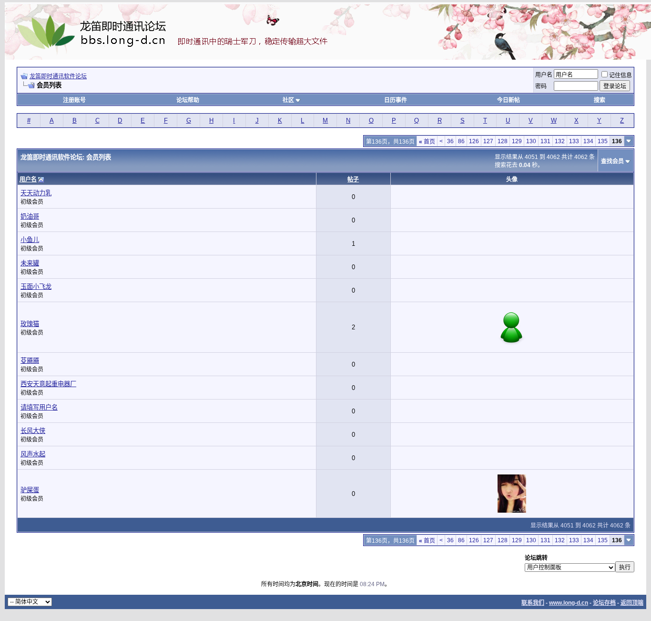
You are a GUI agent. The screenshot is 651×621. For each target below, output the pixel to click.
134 (588, 141)
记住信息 (620, 75)
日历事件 (395, 100)
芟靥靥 (29, 360)
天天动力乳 (35, 193)
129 (517, 141)
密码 (541, 86)
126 (474, 141)
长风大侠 (32, 430)
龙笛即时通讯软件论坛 (58, 76)
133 (574, 141)
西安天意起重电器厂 (48, 384)
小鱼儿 (29, 239)
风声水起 (32, 454)
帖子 (353, 179)
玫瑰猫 (29, 323)
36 (450, 141)
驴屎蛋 (29, 490)
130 (531, 141)
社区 (288, 100)
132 (560, 141)
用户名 (543, 75)
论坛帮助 (187, 100)
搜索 (599, 100)
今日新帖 (508, 100)
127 (488, 141)
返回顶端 (631, 603)
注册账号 (74, 100)
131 (545, 141)
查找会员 (612, 161)
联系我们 (532, 603)
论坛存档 (604, 603)
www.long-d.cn (568, 603)
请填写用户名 (39, 407)
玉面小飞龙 (35, 286)
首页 (427, 141)
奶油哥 (29, 216)
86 (461, 141)
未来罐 (29, 263)
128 (503, 141)
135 (603, 141)
